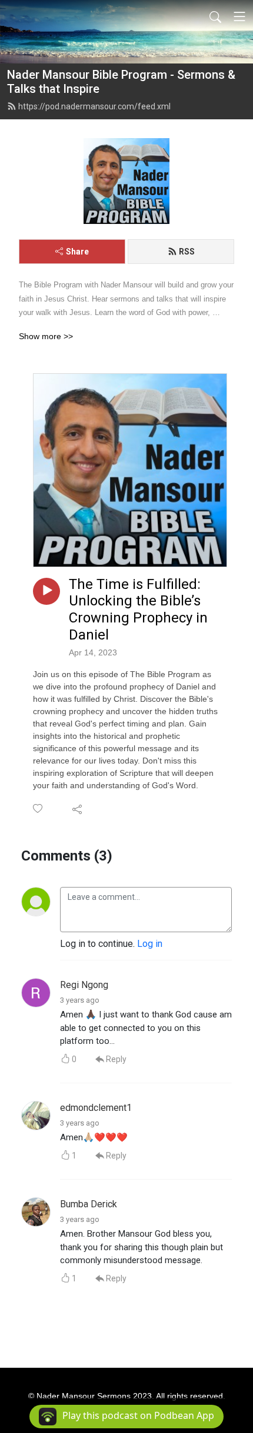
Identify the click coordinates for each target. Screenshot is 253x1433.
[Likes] (38, 808)
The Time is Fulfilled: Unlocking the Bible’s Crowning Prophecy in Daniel (138, 609)
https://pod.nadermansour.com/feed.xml (94, 106)
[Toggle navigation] (239, 16)
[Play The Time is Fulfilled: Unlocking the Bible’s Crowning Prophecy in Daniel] (46, 591)
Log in (149, 943)
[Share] (78, 808)
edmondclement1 (96, 1107)
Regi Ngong (84, 984)
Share (77, 251)
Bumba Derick (88, 1204)
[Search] (215, 16)
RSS (187, 251)
